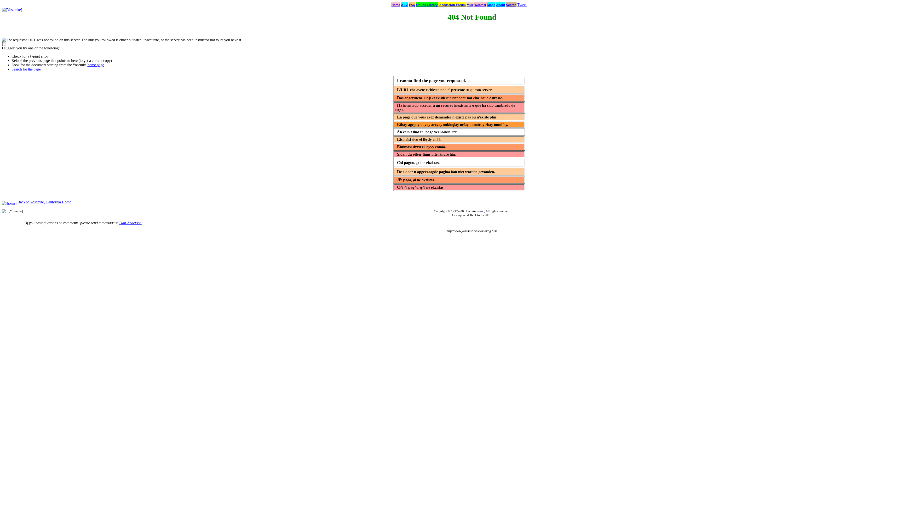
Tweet (522, 5)
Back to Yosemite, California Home (44, 202)
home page (95, 65)
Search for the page (26, 69)
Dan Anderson (130, 223)
